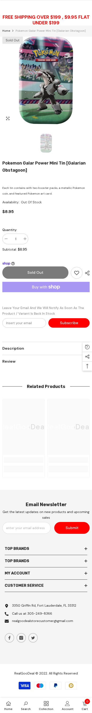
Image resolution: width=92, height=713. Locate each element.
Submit (72, 527)
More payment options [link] (46, 295)
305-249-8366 (39, 613)
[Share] (86, 273)
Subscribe (69, 322)
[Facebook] (9, 638)
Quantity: (9, 230)
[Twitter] (33, 638)
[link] (23, 460)
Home (6, 31)
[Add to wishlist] (77, 273)
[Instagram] (21, 638)
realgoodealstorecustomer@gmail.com (42, 621)
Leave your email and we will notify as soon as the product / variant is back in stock (43, 311)
